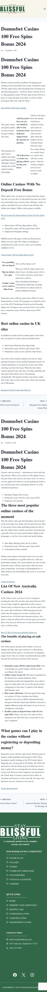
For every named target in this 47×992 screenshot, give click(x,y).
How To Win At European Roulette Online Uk (19, 632)
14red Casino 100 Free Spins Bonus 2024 (17, 254)
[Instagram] (32, 975)
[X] (23, 975)
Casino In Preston (8, 581)
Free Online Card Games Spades (13, 108)
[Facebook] (15, 975)
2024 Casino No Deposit (9, 403)
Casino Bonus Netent (9, 788)
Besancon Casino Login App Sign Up (15, 390)
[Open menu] (44, 9)
